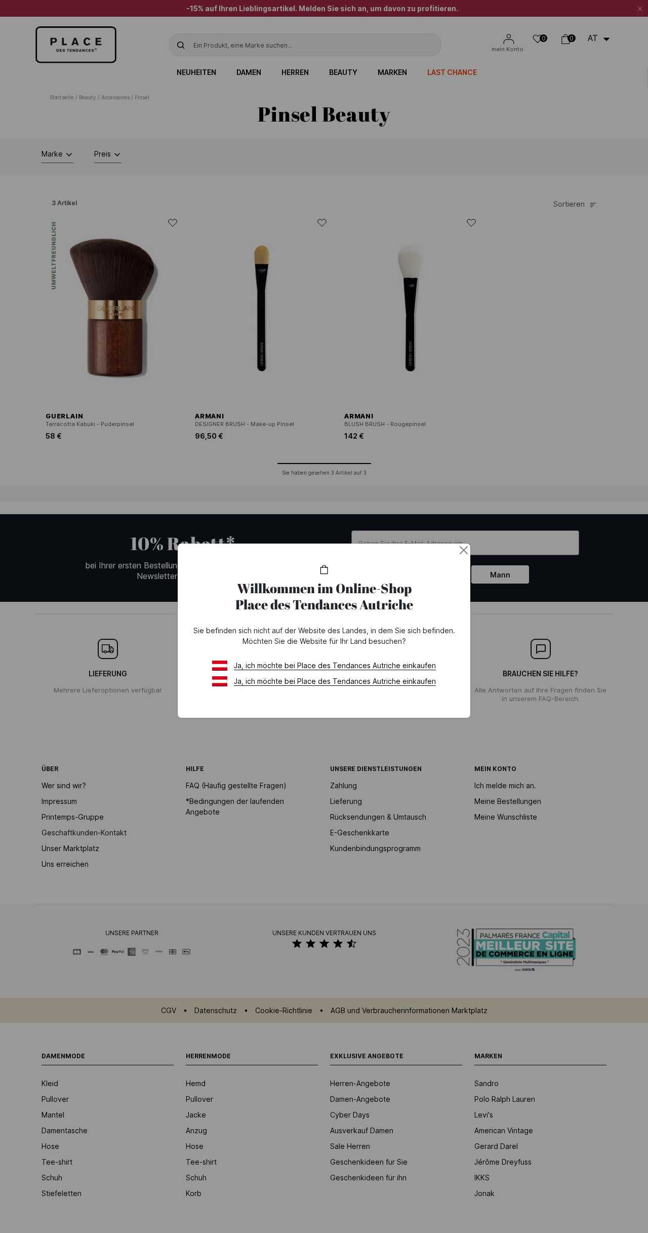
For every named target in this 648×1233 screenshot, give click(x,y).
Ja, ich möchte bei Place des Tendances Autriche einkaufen (335, 665)
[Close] (464, 550)
